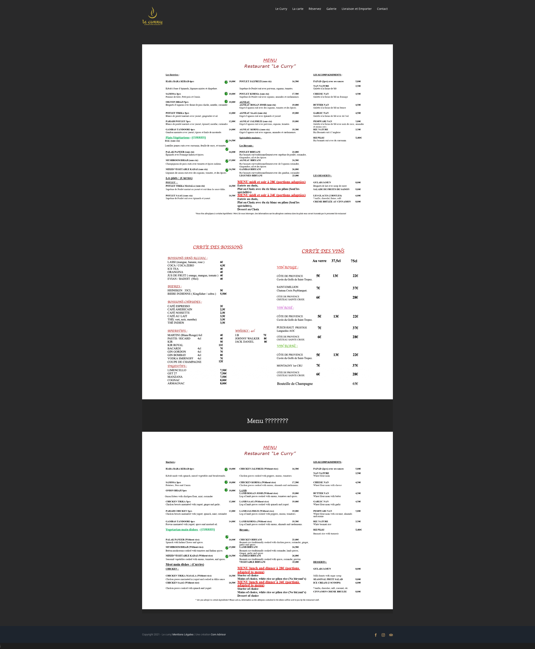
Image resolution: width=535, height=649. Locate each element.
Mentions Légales (183, 634)
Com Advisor (218, 634)
